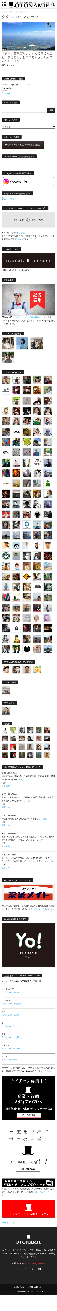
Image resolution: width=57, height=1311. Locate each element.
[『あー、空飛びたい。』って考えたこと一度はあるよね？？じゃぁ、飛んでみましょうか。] (28, 36)
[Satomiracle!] (48, 576)
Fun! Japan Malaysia (11, 1003)
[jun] (37, 421)
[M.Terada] (48, 597)
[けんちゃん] (38, 730)
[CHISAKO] (6, 525)
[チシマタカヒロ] (27, 483)
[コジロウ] (6, 711)
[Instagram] (25, 1269)
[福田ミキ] (22, 343)
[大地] (13, 747)
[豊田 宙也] (38, 755)
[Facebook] (18, 1269)
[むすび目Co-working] (48, 628)
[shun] (27, 411)
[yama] (48, 566)
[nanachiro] (6, 411)
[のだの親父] (30, 755)
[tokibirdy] (37, 494)
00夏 (4, 49)
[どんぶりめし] (38, 738)
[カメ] (6, 628)
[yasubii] (6, 463)
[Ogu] (22, 730)
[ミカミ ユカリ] (6, 669)
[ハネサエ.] (48, 380)
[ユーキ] (27, 545)
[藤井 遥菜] (16, 556)
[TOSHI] (37, 411)
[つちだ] (37, 545)
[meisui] (37, 525)
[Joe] (27, 473)
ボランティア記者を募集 (27, 317)
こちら (19, 239)
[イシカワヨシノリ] (37, 452)
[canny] (16, 494)
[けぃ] (6, 421)
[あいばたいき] (27, 587)
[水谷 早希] (37, 649)
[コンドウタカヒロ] (6, 639)
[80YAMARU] (16, 639)
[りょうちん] (48, 494)
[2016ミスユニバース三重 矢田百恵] (6, 587)
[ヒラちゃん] (30, 747)
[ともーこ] (8, 357)
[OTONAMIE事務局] (5, 730)
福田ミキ (5, 65)
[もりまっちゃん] (37, 432)
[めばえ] (16, 618)
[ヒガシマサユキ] (27, 669)
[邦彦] (48, 473)
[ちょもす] (27, 576)
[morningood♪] (22, 755)
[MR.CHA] (27, 556)
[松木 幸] (27, 452)
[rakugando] (22, 747)
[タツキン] (16, 483)
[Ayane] (37, 566)
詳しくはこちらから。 (45, 908)
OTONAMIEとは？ (35, 1287)
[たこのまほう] (6, 442)
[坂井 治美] (6, 514)
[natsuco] (27, 421)
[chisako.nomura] (48, 618)
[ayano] (6, 649)
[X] (32, 1269)
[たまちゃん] (48, 535)
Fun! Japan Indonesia (11, 992)
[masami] (27, 566)
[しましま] (6, 576)
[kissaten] (6, 556)
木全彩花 (6, 785)
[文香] (6, 597)
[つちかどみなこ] (48, 411)
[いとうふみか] (48, 639)
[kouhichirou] (47, 738)
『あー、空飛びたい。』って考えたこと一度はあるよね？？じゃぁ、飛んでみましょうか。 (27, 57)
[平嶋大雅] (37, 535)
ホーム (4, 12)
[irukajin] (38, 747)
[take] (47, 747)
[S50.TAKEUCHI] (6, 494)
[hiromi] (48, 401)
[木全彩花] (37, 483)
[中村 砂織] (16, 608)
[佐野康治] (16, 380)
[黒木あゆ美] (16, 463)
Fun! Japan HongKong (12, 1037)
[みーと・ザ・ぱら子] (27, 442)
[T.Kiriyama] (48, 514)
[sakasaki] (27, 463)
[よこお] (5, 747)
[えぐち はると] (37, 442)
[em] (16, 628)
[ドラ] (5, 755)
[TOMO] (16, 473)
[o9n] (48, 608)
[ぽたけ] (16, 442)
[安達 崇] (37, 504)
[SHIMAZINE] (6, 390)
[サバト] (6, 473)
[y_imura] (37, 401)
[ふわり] (37, 556)
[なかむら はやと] (27, 535)
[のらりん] (37, 514)
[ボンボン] (5, 738)
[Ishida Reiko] (6, 618)
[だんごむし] (37, 587)
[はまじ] (27, 380)
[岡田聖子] (6, 380)
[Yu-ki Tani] (16, 576)
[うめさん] (16, 649)
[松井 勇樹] (27, 390)
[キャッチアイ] (27, 649)
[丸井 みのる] (37, 597)
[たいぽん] (48, 525)
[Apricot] (37, 669)
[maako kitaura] (16, 669)
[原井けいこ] (16, 545)
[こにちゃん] (6, 432)
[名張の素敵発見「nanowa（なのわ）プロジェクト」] (6, 483)
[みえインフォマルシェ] (27, 525)
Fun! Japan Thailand (11, 1026)
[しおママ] (27, 401)
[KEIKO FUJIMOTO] (16, 566)
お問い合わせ (19, 1287)
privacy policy (8, 1222)
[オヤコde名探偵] (27, 628)
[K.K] (27, 608)
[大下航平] (6, 535)
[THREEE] (13, 755)
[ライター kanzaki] (37, 390)
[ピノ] (37, 639)
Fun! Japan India (9, 1059)
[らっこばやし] (48, 463)
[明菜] (37, 576)
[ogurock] (16, 411)
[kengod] (22, 738)
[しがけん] (6, 608)
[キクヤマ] (27, 597)
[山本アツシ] (6, 452)
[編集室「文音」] (48, 587)
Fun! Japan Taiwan (10, 1014)
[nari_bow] (37, 343)
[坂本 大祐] (6, 690)
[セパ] (48, 421)
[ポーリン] (37, 628)
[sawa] (48, 442)
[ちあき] (27, 514)
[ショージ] (27, 504)
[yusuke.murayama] (8, 343)
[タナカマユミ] (48, 432)
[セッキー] (27, 494)
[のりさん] (16, 535)
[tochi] (37, 473)
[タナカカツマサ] (6, 545)
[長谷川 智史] (27, 618)
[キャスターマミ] (37, 380)
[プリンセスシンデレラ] (16, 390)
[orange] (48, 390)
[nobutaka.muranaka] (48, 649)
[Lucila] (16, 452)
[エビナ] (16, 587)
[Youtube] (39, 1269)
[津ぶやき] (37, 463)
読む (21, 779)
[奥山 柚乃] (37, 618)
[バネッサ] (13, 730)
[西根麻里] (16, 421)
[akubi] (6, 504)
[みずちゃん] (16, 597)
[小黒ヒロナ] (16, 401)
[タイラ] (16, 525)
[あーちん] (48, 504)
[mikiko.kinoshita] (48, 483)
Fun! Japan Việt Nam (11, 1048)
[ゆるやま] (16, 504)
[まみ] (47, 730)
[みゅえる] (6, 566)
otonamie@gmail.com (35, 1263)
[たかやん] (27, 432)
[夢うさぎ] (16, 514)
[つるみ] (27, 639)
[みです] (37, 608)
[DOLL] (16, 432)
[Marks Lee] (13, 738)
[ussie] (48, 556)
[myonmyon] (48, 545)
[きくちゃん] (48, 452)
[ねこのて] (47, 755)
